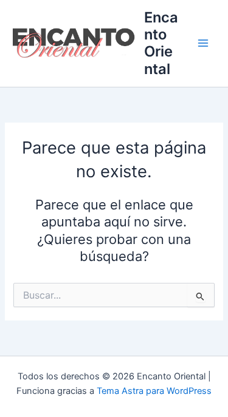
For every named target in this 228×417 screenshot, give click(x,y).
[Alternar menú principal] (203, 43)
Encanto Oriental (161, 43)
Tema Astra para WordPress (154, 390)
